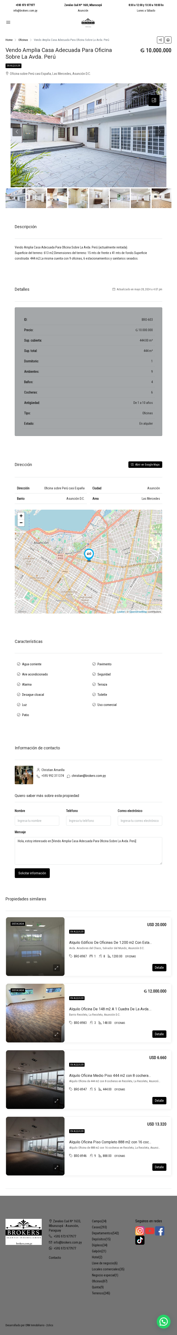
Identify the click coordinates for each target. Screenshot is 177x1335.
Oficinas (97, 1281)
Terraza (102, 684)
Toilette (102, 694)
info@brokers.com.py (25, 10)
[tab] (153, 100)
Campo (96, 1221)
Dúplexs (97, 1245)
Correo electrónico (130, 811)
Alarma (27, 684)
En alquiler (13, 65)
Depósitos (99, 1239)
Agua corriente (31, 664)
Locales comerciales (105, 1269)
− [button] (21, 523)
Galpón (96, 1251)
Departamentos (102, 1233)
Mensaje (20, 832)
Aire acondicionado (35, 674)
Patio (25, 715)
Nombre (20, 811)
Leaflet (121, 611)
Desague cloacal (33, 694)
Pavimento (104, 664)
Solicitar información (32, 873)
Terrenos (97, 1293)
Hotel (95, 1257)
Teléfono (72, 811)
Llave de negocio (103, 1263)
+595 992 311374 (52, 776)
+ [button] (21, 516)
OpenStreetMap (138, 611)
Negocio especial (103, 1275)
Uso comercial (107, 705)
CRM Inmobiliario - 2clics (39, 1325)
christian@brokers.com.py (89, 776)
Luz (24, 705)
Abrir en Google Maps (147, 464)
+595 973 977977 (25, 5)
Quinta (96, 1287)
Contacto (55, 1257)
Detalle (159, 967)
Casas (96, 1227)
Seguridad (104, 674)
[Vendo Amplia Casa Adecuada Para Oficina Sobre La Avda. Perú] (89, 554)
